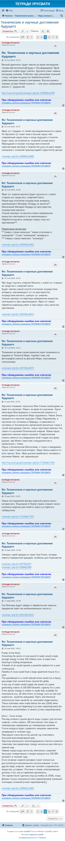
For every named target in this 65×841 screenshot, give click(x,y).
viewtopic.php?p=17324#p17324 (18, 516)
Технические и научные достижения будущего (30, 24)
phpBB (26, 831)
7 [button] (53, 37)
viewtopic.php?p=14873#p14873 (18, 368)
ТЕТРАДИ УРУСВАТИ (10, 43)
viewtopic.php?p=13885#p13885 (18, 788)
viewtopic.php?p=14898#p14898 (18, 156)
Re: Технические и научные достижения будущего (30, 54)
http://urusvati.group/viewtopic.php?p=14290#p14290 (28, 93)
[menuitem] (9, 10)
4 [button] (41, 37)
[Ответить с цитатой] (55, 46)
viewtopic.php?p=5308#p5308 (16, 567)
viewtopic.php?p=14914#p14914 (18, 314)
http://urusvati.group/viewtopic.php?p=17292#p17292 (28, 462)
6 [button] (49, 37)
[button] (22, 37)
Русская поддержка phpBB (32, 834)
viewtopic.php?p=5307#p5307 (16, 564)
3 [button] (37, 37)
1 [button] (31, 37)
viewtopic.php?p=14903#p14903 (18, 244)
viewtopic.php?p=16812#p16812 (18, 615)
